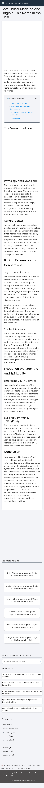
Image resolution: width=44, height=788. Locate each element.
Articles (6, 724)
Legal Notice (14, 773)
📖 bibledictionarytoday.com (16, 3)
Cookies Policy (34, 773)
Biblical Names (8, 728)
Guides (6, 748)
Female (8, 733)
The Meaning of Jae (19, 103)
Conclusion (15, 118)
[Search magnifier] (39, 661)
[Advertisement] (22, 42)
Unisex (7, 740)
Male (6, 736)
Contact (24, 773)
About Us (5, 773)
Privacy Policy (8, 775)
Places (5, 751)
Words (5, 755)
